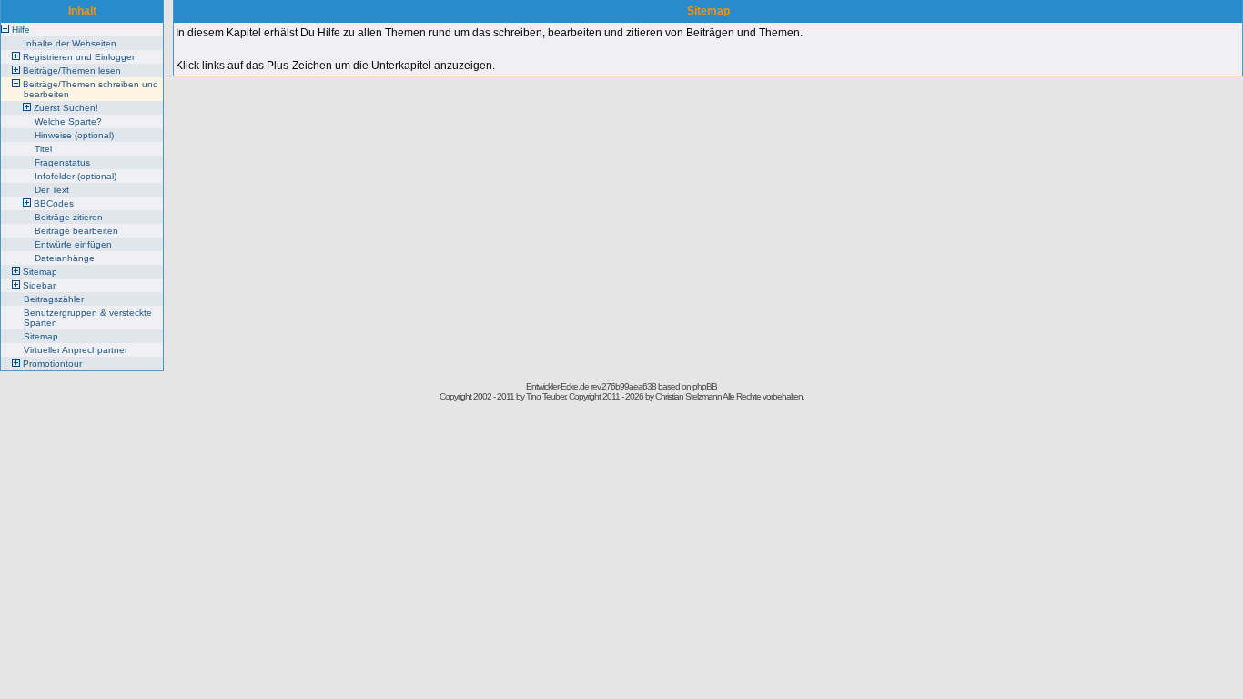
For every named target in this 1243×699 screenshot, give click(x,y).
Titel (43, 149)
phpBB (704, 386)
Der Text (52, 190)
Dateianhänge (65, 258)
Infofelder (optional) (75, 176)
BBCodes (54, 203)
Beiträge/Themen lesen (72, 71)
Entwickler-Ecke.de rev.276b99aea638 (591, 386)
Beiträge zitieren (69, 217)
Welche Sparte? (68, 121)
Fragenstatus (62, 162)
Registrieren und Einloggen (80, 57)
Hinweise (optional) (74, 135)
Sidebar (39, 285)
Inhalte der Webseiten (70, 43)
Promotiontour (52, 364)
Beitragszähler (54, 299)
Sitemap (40, 272)
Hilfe (21, 30)
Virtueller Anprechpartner (75, 350)
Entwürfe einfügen (73, 244)
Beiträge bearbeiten (76, 231)
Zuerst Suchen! (66, 108)
